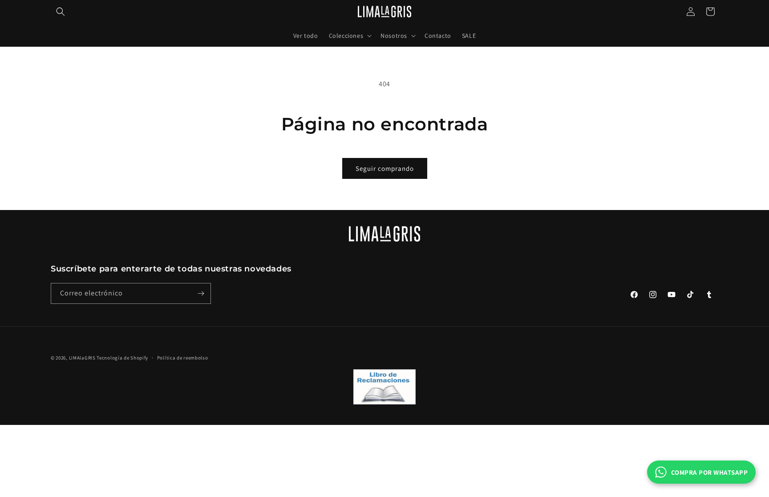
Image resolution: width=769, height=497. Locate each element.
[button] (60, 11)
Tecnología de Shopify (122, 358)
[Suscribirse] (200, 293)
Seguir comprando (385, 168)
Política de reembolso (182, 358)
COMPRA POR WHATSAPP (709, 472)
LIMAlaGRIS (83, 358)
